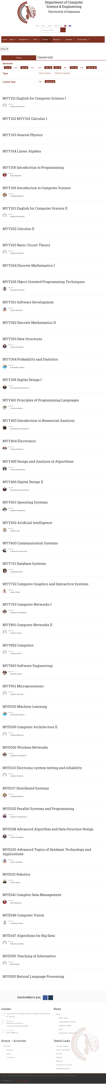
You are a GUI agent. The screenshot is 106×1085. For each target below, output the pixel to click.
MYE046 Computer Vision (23, 915)
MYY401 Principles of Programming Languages (41, 400)
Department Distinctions (68, 1033)
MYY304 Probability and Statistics (30, 359)
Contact (49, 26)
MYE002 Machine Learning (25, 706)
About (43, 26)
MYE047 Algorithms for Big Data (29, 935)
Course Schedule (62, 1046)
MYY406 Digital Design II (23, 482)
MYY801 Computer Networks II (27, 625)
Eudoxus (59, 1057)
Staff (35, 39)
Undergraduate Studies (67, 1021)
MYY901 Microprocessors (23, 686)
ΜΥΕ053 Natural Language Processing (33, 976)
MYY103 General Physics (23, 135)
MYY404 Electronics (19, 441)
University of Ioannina (64, 1065)
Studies (45, 39)
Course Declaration (63, 1050)
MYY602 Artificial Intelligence (27, 522)
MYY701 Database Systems (24, 563)
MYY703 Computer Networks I (27, 604)
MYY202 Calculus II (18, 228)
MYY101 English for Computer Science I (34, 98)
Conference (10, 1057)
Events (8, 1053)
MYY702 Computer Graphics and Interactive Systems (45, 584)
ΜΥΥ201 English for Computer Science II (35, 208)
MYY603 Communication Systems (30, 543)
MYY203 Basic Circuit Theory (26, 245)
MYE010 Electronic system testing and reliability (42, 768)
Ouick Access (82, 39)
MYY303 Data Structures (22, 339)
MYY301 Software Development (28, 302)
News (12, 39)
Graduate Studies (65, 1025)
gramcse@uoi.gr (12, 1032)
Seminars (9, 1050)
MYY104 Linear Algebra (22, 151)
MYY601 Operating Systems (25, 502)
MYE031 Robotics (16, 874)
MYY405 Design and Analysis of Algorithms (38, 461)
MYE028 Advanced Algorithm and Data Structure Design (48, 829)
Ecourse (59, 1053)
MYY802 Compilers (18, 645)
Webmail (59, 1061)
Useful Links (58, 26)
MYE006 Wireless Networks (25, 747)
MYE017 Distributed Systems (26, 788)
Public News (63, 1018)
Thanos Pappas (21, 1080)
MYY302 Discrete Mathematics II (29, 322)
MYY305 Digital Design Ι (22, 379)
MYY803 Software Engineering (27, 665)
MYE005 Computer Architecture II (30, 727)
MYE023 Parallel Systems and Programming (38, 808)
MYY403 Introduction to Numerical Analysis (39, 420)
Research (56, 39)
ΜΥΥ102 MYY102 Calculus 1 (25, 118)
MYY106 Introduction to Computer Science (37, 188)
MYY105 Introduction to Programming (33, 167)
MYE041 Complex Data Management (32, 895)
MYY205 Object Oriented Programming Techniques (44, 281)
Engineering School (63, 1068)
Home (37, 26)
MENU (3, 48)
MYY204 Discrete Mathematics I (29, 265)
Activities (69, 39)
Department (23, 39)
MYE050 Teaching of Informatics (29, 956)
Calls (60, 1029)
